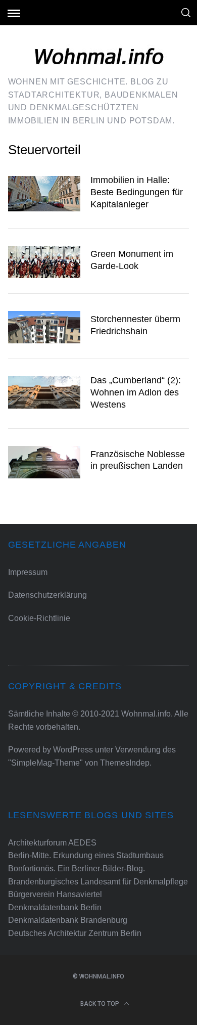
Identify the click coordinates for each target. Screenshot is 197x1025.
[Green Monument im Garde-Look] (44, 262)
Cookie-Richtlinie (39, 618)
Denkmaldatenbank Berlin (55, 907)
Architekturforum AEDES (52, 842)
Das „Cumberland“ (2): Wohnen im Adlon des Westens (135, 392)
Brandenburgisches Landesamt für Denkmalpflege (98, 881)
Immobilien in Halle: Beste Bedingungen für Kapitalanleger (136, 191)
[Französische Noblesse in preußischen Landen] (44, 462)
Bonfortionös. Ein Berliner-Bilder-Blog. (76, 868)
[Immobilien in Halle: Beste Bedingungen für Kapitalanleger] (44, 193)
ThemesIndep (125, 763)
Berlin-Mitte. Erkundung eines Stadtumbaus (86, 855)
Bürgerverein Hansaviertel (55, 894)
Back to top (100, 1003)
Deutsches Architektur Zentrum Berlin (74, 933)
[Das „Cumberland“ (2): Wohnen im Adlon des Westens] (44, 392)
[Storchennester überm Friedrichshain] (44, 327)
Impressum (27, 572)
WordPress (73, 749)
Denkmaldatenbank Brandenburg (67, 920)
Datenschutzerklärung (47, 595)
